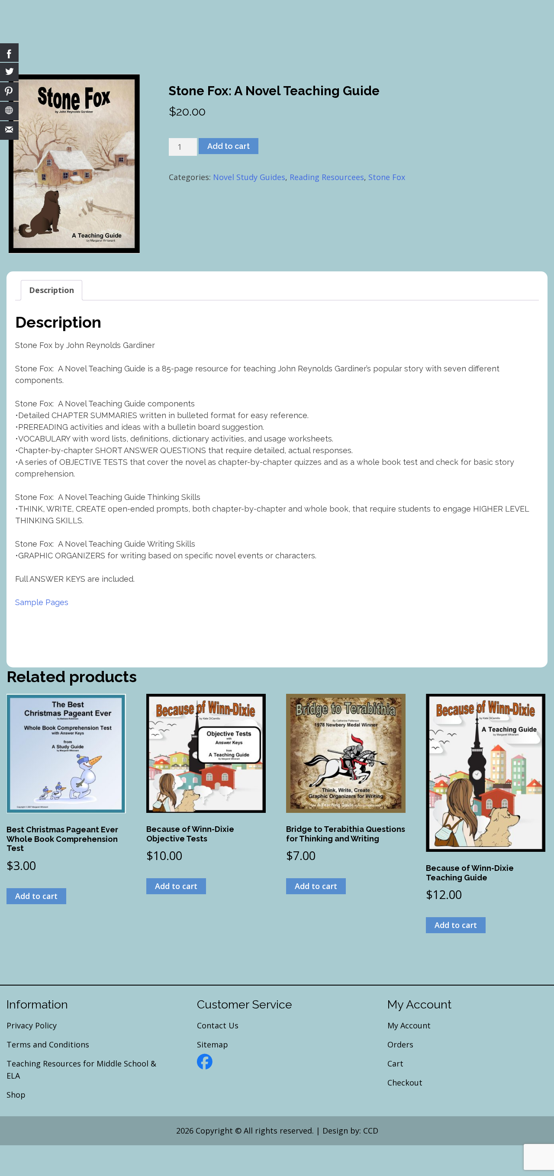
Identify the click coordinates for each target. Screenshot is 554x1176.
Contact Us (217, 1025)
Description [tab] (51, 290)
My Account (409, 1025)
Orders (400, 1044)
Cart (395, 1063)
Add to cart (228, 146)
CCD (370, 1130)
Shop (16, 1094)
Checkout (404, 1082)
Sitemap (212, 1044)
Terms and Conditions (47, 1044)
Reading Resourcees (327, 177)
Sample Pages (41, 602)
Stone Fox (386, 177)
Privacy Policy (31, 1025)
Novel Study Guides (249, 177)
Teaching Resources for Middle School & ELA (81, 1069)
